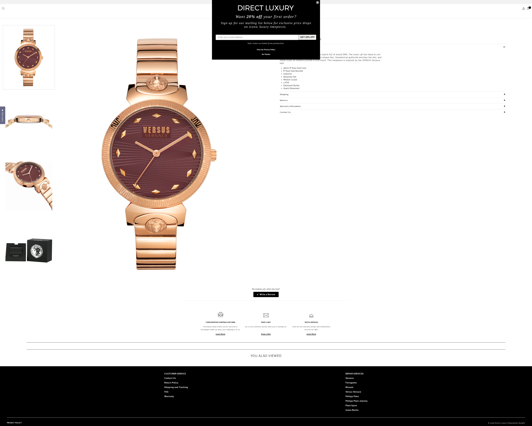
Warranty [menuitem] (169, 396)
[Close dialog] (317, 2)
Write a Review (269, 295)
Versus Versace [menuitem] (353, 392)
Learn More (220, 334)
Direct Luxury (501, 423)
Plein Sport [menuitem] (351, 405)
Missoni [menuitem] (349, 387)
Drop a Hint (266, 334)
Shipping (284, 94)
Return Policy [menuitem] (171, 383)
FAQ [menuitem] (166, 392)
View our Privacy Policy (266, 50)
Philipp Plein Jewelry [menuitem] (357, 401)
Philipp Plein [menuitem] (352, 396)
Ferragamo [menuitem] (351, 383)
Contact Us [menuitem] (170, 378)
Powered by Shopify (516, 423)
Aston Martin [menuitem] (352, 410)
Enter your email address (229, 32)
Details (283, 47)
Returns (284, 100)
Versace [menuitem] (350, 378)
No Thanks (266, 54)
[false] (3, 8)
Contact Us (285, 112)
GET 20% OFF (307, 37)
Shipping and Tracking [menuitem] (176, 387)
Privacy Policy (14, 423)
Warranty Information (290, 106)
